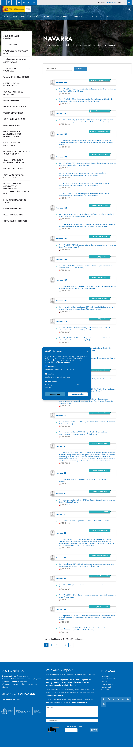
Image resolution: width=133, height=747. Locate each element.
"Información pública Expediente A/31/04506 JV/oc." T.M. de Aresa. (86, 521)
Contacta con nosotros (10, 699)
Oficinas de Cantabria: (14, 681)
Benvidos (101, 2)
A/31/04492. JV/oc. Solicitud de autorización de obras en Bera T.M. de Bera (85, 586)
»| (70, 645)
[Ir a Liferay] (16, 9)
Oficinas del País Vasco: (19, 685)
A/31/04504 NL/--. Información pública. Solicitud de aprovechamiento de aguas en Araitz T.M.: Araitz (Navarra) (85, 267)
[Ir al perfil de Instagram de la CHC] (9, 2)
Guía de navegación (108, 684)
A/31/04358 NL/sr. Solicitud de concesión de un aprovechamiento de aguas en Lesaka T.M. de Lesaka (87, 596)
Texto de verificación (73, 726)
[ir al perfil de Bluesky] (19, 2)
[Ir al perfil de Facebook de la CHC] (3, 2)
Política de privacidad (108, 679)
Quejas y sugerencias (79, 702)
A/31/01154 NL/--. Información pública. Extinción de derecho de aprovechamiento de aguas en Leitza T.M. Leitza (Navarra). (82, 174)
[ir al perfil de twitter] (14, 2)
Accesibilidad (106, 687)
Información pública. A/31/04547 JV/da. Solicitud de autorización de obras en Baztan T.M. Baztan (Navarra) (87, 423)
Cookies (104, 681)
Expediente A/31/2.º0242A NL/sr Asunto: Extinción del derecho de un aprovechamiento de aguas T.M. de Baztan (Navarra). (84, 629)
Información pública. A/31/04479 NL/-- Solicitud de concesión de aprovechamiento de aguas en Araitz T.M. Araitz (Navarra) (83, 433)
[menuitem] (10, 16)
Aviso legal (105, 676)
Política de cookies (62, 362)
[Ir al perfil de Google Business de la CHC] (34, 2)
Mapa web (105, 690)
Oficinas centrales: (15, 676)
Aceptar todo (55, 394)
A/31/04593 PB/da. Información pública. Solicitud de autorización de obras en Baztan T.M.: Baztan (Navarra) (87, 246)
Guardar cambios (77, 394)
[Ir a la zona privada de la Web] (129, 2)
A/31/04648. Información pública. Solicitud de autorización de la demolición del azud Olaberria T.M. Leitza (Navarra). (87, 90)
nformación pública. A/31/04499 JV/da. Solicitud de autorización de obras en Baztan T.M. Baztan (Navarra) (87, 501)
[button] (129, 9)
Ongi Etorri (121, 2)
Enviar (94, 730)
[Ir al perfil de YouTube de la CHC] (24, 2)
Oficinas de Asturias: (21, 679)
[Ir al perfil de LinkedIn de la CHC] (29, 2)
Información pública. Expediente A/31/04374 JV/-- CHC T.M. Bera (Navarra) (83, 480)
